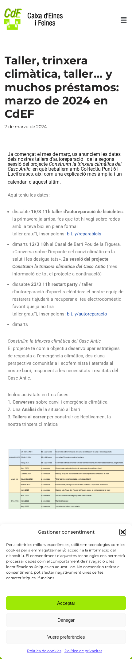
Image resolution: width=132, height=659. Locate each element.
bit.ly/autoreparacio (87, 314)
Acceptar (66, 603)
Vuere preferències (66, 637)
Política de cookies (44, 651)
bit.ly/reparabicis (84, 234)
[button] (123, 532)
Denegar (66, 620)
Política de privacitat (83, 651)
